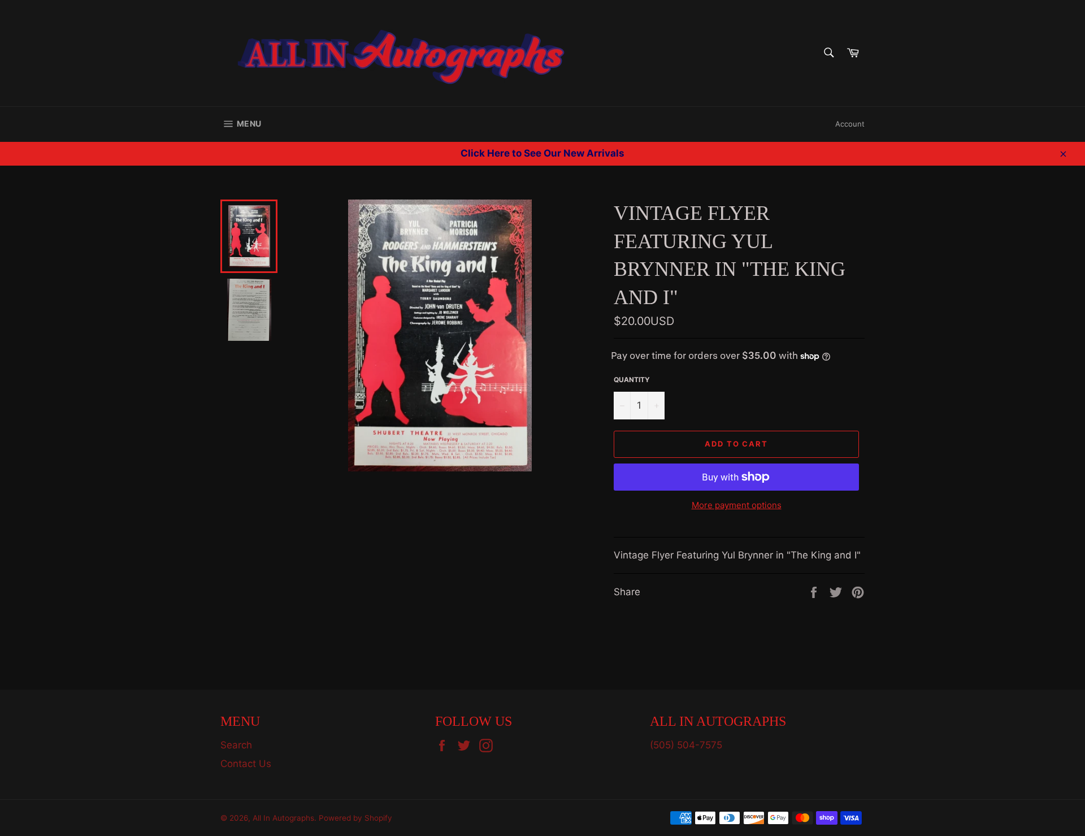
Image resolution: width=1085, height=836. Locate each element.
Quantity (632, 379)
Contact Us (245, 763)
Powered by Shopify (355, 817)
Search (236, 745)
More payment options (737, 505)
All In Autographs (283, 817)
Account (850, 123)
